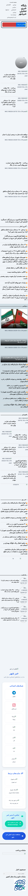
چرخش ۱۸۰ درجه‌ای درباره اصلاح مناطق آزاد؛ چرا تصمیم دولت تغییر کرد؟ (10, 600)
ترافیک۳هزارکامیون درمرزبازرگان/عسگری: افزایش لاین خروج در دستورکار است (15, 238)
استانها (21, 62)
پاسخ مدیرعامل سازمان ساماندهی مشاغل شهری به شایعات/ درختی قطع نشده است (15, 551)
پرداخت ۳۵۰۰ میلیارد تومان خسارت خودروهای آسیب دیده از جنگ (8, 90)
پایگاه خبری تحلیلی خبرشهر (22, 10)
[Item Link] (14, 43)
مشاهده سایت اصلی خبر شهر (13, 836)
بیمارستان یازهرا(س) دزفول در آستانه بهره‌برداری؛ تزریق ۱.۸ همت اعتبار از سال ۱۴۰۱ (14, 289)
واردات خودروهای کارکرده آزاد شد (15, 283)
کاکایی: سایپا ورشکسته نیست (16, 272)
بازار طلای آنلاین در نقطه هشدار (16, 268)
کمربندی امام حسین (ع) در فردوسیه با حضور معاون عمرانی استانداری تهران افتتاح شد (14, 373)
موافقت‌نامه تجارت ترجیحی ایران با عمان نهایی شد (9, 76)
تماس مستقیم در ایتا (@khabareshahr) (13, 824)
